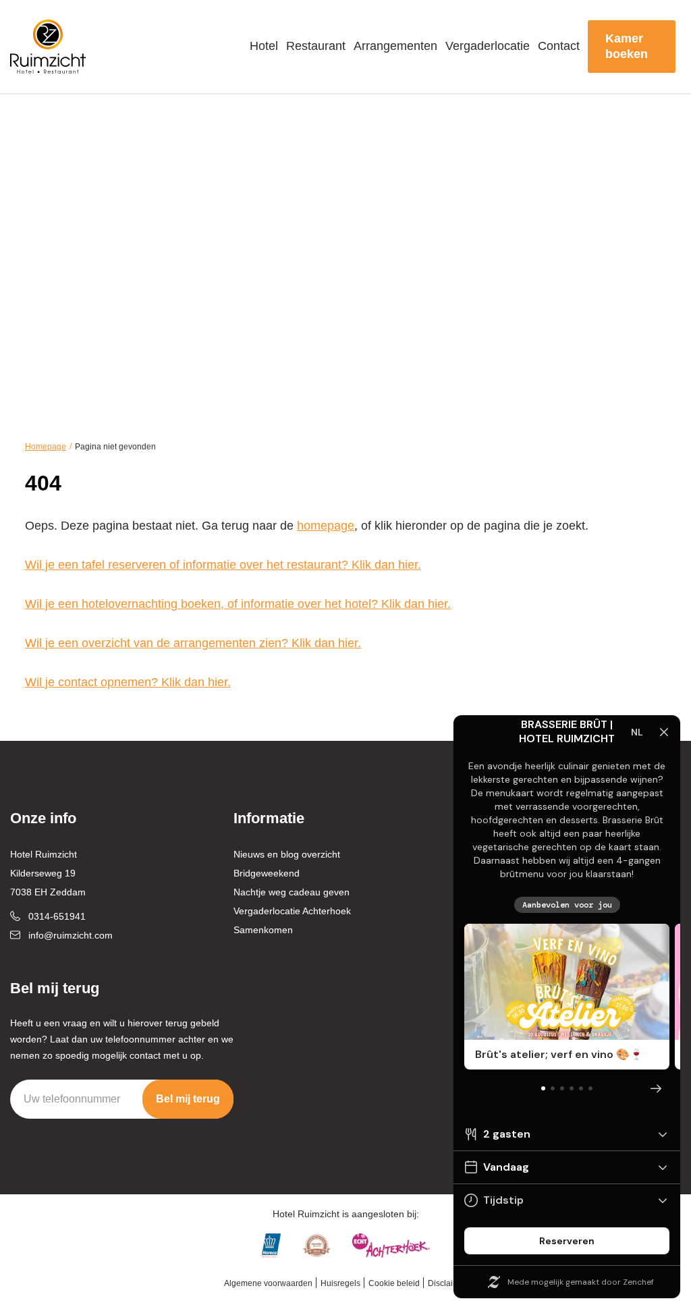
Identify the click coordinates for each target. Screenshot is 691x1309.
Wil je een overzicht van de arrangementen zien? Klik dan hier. (193, 643)
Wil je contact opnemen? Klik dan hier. (128, 682)
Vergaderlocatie (487, 46)
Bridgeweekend (266, 873)
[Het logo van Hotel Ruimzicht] (48, 47)
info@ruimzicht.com (70, 935)
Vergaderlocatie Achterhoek (292, 911)
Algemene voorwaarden (268, 1283)
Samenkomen (263, 929)
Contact (559, 46)
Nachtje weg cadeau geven (291, 892)
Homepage (45, 446)
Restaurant (316, 46)
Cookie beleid (394, 1283)
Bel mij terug (188, 1099)
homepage (325, 525)
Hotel (264, 46)
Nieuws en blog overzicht (286, 854)
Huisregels (340, 1283)
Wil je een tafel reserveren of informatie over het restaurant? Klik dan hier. (223, 565)
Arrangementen (395, 46)
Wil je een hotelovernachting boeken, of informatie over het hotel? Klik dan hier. (238, 604)
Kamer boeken (626, 46)
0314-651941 (57, 916)
